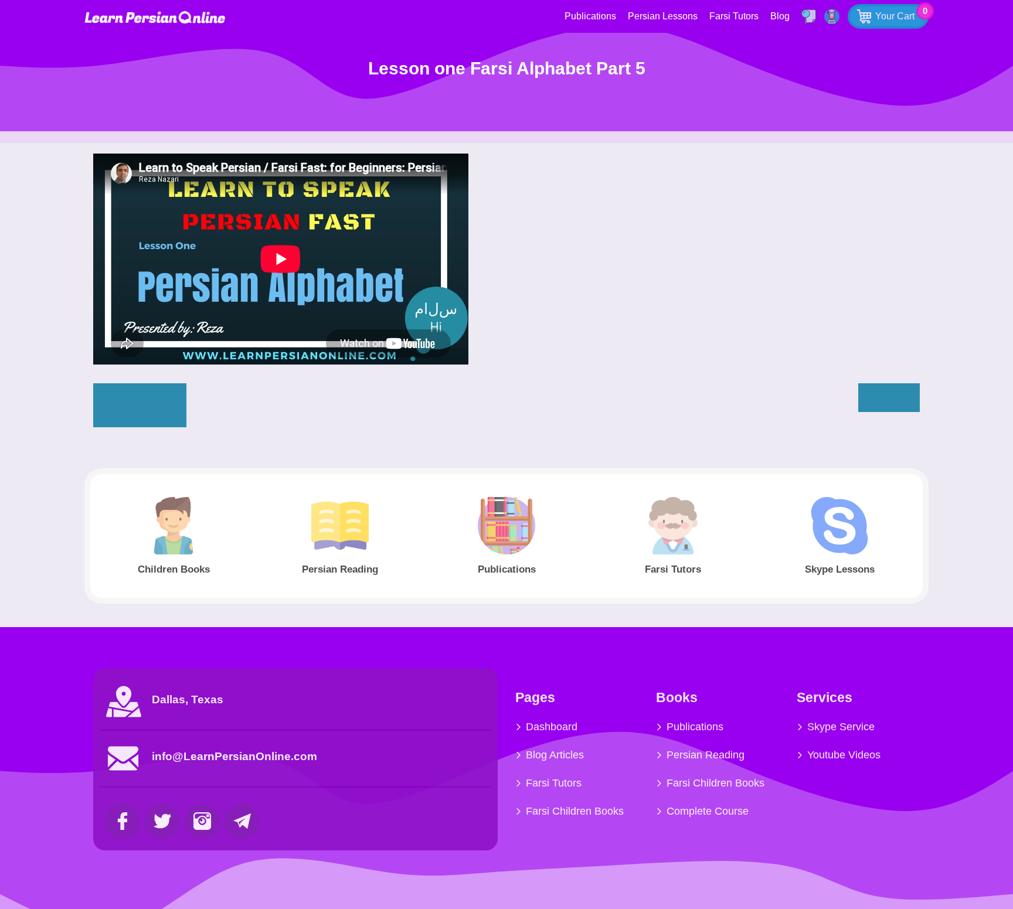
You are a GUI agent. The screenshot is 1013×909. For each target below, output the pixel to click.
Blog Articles (555, 755)
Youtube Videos (844, 755)
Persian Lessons (663, 16)
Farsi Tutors (734, 16)
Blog (780, 16)
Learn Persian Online (154, 17)
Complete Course (708, 811)
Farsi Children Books (575, 811)
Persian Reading (706, 755)
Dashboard (551, 727)
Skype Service (841, 727)
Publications (590, 16)
